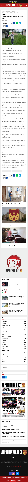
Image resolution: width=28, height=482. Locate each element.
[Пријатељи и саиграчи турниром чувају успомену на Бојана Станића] (5, 298)
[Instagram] (13, 473)
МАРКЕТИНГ (4, 348)
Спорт (3, 356)
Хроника (4, 359)
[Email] (17, 473)
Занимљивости (5, 333)
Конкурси (4, 340)
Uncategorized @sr (6, 325)
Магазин (4, 344)
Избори (3, 334)
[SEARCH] (24, 367)
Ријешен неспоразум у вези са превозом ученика (13, 225)
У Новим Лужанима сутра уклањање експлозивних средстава (17, 283)
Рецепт (3, 354)
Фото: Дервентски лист (16, 171)
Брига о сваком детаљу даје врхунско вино (12, 245)
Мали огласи (5, 346)
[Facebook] (10, 473)
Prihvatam (13, 480)
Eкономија (4, 321)
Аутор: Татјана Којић (7, 171)
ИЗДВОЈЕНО (5, 336)
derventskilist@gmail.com (16, 466)
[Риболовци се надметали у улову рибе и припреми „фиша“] (5, 305)
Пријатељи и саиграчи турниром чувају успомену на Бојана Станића (17, 297)
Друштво (3, 14)
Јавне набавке (5, 338)
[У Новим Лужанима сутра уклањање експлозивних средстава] (5, 284)
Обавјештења (5, 352)
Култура (4, 342)
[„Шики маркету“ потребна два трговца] (5, 291)
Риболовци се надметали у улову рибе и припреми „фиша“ (16, 304)
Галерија (4, 329)
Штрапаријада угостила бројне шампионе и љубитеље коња (16, 311)
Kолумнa (4, 323)
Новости (4, 350)
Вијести (3, 327)
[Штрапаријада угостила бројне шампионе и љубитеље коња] (5, 312)
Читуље (3, 361)
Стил (3, 357)
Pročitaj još (19, 480)
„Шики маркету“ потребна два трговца (10, 429)
